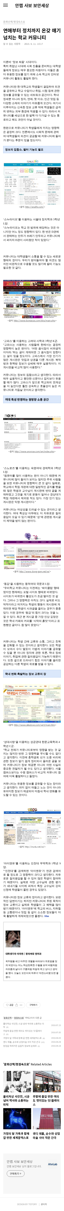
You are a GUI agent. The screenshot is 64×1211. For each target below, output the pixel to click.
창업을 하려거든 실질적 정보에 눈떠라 (20, 1045)
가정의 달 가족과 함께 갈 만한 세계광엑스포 (22, 1037)
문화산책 (8, 1017)
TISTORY (32, 1204)
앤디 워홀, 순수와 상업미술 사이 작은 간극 (21, 1041)
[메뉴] (5, 5)
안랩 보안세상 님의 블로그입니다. (24, 1166)
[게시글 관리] (21, 1005)
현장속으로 (19, 1017)
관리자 (44, 1204)
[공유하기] (16, 1005)
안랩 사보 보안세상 (32, 5)
